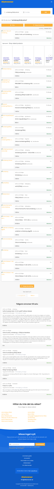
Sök (46, 12)
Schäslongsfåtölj (20, 130)
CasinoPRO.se (34, 471)
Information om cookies (27, 460)
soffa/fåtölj (18, 186)
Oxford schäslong (20, 242)
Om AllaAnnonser (27, 465)
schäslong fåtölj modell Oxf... (23, 95)
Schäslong (18, 175)
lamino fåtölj (31, 421)
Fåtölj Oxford (19, 197)
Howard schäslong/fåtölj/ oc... (24, 108)
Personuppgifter (20, 448)
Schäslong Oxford (20, 164)
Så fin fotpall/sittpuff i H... (22, 119)
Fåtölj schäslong (20, 72)
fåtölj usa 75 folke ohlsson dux (9, 417)
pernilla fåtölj (31, 417)
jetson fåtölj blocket (6, 416)
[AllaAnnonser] (7, 1)
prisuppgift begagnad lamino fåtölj (37, 416)
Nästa (32, 295)
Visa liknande (36, 34)
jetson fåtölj (31, 414)
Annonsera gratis (27, 456)
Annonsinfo (27, 458)
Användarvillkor (12, 448)
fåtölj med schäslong (7, 421)
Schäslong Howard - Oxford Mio (25, 152)
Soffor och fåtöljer (7, 309)
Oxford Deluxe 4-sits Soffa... (23, 265)
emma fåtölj (31, 412)
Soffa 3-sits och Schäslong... (23, 34)
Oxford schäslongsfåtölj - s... (23, 141)
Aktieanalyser (27, 463)
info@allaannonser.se (27, 480)
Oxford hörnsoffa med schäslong (25, 209)
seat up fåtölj (4, 414)
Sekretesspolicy (30, 485)
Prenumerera (40, 444)
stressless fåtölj (32, 419)
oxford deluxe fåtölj (6, 412)
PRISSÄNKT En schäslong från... (24, 83)
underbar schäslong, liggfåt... (23, 231)
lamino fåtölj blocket (6, 419)
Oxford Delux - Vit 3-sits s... (23, 220)
